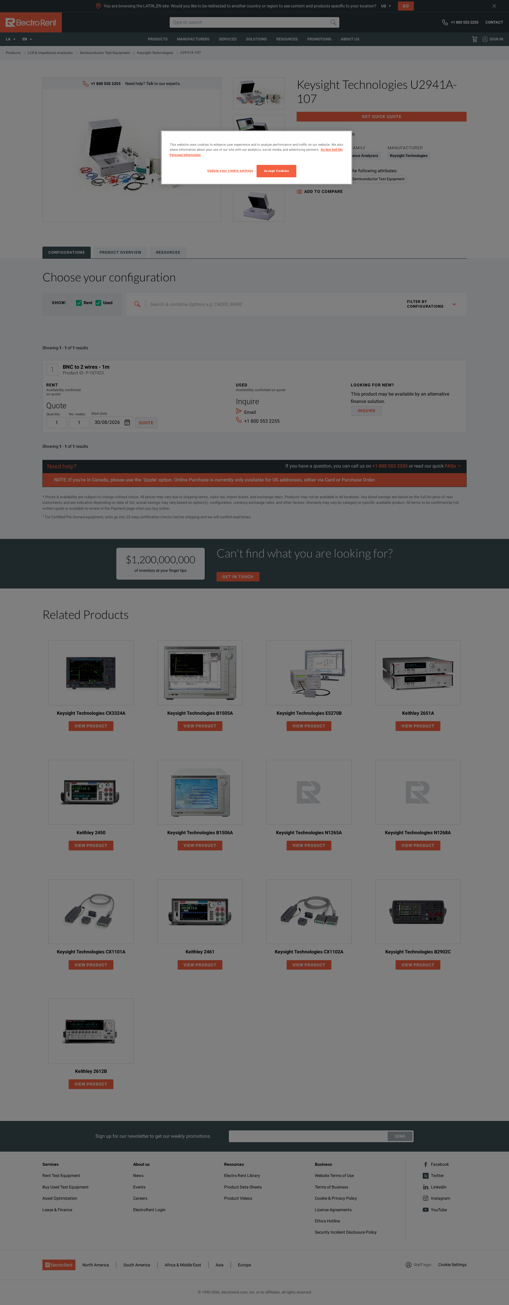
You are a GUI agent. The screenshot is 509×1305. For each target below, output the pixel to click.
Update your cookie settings (230, 170)
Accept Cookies (276, 171)
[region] (256, 157)
